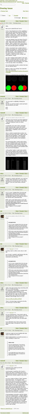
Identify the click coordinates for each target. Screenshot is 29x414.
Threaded (16, 15)
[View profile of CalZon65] (2, 27)
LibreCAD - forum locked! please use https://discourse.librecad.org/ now (8, 1)
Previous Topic (4, 11)
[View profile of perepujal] (2, 102)
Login (23, 3)
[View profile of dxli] (2, 217)
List (9, 15)
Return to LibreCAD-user (6, 408)
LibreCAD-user (20, 1)
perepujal (2, 96)
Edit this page (26, 412)
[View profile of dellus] (2, 179)
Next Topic (25, 11)
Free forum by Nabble (5, 412)
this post (11, 248)
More (26, 21)
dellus (1, 173)
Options (25, 17)
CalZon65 (2, 21)
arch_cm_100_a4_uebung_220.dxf (14, 298)
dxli (1, 211)
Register (27, 3)
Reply (17, 21)
